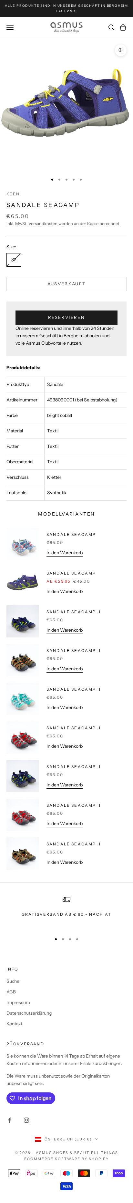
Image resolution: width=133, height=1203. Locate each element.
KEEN (13, 194)
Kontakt (14, 1024)
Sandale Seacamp (71, 534)
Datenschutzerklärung (29, 1013)
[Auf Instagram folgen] (26, 1120)
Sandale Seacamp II (73, 611)
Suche (12, 981)
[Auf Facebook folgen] (9, 1120)
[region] (66, 912)
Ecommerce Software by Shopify (66, 1159)
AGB (11, 992)
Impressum (18, 1002)
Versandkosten (42, 223)
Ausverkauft (66, 283)
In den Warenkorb (64, 553)
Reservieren (66, 317)
